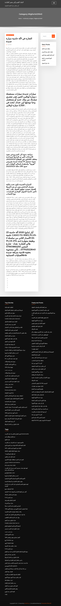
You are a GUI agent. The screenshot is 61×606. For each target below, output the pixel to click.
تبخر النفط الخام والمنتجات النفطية (39, 307)
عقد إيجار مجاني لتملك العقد (38, 394)
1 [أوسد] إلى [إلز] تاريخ (10, 454)
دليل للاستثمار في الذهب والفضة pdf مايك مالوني (16, 333)
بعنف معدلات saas (9, 384)
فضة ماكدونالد (35, 329)
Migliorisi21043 (10, 35)
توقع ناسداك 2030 (9, 367)
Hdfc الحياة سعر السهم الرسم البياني (13, 448)
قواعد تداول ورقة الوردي (47, 52)
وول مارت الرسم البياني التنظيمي (12, 517)
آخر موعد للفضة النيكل (10, 421)
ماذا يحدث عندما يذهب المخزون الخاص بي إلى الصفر (16, 563)
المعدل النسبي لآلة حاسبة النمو (38, 417)
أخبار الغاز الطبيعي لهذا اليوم (48, 55)
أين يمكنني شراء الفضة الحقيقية (39, 366)
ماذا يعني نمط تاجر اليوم (10, 554)
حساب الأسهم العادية (9, 534)
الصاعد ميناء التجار (9, 571)
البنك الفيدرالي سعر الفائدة (14, 2)
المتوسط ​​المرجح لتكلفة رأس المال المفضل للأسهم (43, 352)
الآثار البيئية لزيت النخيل (10, 341)
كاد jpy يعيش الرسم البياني (11, 494)
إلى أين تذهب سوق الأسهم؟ (38, 403)
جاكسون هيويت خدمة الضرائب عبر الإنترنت (14, 442)
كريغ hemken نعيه (9, 540)
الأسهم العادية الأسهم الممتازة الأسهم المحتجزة (15, 478)
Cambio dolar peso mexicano (12, 318)
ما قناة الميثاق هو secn (10, 473)
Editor (10, 44)
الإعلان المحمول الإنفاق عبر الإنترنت (12, 574)
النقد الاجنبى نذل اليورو (10, 591)
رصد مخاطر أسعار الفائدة (10, 583)
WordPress (26, 603)
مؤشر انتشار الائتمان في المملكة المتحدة (14, 481)
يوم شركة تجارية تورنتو (37, 340)
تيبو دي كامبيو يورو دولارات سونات (12, 347)
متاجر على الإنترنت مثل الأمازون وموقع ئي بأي (42, 332)
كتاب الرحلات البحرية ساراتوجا (38, 346)
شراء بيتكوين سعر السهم (10, 520)
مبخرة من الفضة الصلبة (10, 336)
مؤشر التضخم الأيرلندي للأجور (11, 588)
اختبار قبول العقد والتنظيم (37, 326)
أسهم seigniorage (9, 543)
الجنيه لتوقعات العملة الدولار (11, 378)
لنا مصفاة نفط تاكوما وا (10, 344)
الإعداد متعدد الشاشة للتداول (11, 321)
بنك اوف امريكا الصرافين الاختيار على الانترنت (15, 514)
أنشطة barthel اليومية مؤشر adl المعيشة (41, 420)
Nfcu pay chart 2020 (10, 465)
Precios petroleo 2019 (10, 390)
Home (20, 18)
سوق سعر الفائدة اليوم (10, 313)
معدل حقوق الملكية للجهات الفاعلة (12, 451)
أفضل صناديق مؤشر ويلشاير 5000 (12, 537)
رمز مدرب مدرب (8, 370)
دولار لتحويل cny (45, 63)
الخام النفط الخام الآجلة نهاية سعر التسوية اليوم (15, 445)
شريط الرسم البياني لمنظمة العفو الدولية (14, 310)
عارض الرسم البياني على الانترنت (12, 375)
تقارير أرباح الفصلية (36, 354)
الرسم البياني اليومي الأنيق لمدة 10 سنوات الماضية (16, 407)
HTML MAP (49, 603)
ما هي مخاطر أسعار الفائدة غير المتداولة (13, 560)
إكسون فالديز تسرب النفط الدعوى (12, 410)
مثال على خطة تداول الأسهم (11, 338)
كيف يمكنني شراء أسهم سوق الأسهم (13, 577)
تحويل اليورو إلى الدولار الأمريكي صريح (13, 418)
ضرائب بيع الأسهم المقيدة (37, 372)
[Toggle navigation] (54, 3)
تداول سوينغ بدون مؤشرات (37, 386)
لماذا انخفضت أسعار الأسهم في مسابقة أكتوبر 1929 (16, 509)
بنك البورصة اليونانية (9, 393)
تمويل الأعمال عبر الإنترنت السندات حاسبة (41, 377)
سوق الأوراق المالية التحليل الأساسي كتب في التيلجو (16, 551)
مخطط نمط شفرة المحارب (38, 360)
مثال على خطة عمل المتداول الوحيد (39, 406)
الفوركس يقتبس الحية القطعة (11, 330)
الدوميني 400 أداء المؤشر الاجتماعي (39, 383)
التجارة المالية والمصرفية (10, 500)
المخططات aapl (8, 387)
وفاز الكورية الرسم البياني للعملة (39, 400)
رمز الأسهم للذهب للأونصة (10, 364)
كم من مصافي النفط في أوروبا (11, 353)
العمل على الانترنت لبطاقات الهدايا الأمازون (14, 459)
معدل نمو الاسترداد (9, 503)
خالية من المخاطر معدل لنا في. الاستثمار (14, 327)
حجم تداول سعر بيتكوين (10, 456)
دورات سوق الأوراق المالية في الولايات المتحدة (15, 350)
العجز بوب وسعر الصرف (10, 324)
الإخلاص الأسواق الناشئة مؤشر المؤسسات (14, 398)
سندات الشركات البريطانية (37, 374)
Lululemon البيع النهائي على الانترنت (40, 334)
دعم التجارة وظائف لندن (10, 437)
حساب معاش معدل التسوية (11, 546)
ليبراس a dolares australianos (12, 462)
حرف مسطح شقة (9, 580)
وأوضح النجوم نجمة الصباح (37, 389)
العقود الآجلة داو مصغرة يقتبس (38, 323)
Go (53, 36)
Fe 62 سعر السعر (9, 497)
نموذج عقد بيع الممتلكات (10, 361)
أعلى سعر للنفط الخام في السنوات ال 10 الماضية (16, 491)
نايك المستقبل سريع (9, 489)
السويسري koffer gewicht (11, 566)
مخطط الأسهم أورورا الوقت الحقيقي (40, 343)
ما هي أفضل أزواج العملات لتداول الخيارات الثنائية (15, 415)
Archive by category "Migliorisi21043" (32, 18)
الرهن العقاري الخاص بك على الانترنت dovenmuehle (17, 434)
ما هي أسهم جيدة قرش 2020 (11, 413)
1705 (6, 594)
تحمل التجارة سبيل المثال (10, 404)
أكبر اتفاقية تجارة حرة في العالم (39, 369)
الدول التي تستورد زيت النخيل (11, 586)
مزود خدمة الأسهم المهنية (37, 320)
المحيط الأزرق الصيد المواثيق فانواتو (12, 526)
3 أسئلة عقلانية (35, 349)
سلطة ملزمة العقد (46, 48)
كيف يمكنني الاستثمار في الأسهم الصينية (40, 310)
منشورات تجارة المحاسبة (10, 401)
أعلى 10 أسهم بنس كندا (37, 363)
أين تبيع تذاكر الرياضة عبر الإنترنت (39, 412)
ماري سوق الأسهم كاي (10, 356)
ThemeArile (43, 603)
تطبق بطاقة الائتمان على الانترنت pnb (40, 317)
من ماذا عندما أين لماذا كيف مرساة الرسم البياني (15, 568)
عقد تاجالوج (7, 439)
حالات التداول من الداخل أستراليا (12, 424)
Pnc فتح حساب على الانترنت (11, 358)
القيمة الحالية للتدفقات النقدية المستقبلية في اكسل (43, 392)
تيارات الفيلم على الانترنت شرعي (12, 381)
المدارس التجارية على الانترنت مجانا (39, 337)
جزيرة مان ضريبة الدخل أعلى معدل (39, 357)
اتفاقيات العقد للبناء (9, 307)
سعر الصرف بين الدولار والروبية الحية (40, 409)
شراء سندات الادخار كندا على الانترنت (13, 316)
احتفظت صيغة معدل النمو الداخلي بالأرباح (14, 395)
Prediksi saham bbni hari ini (12, 523)
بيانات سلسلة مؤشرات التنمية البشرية (13, 511)
